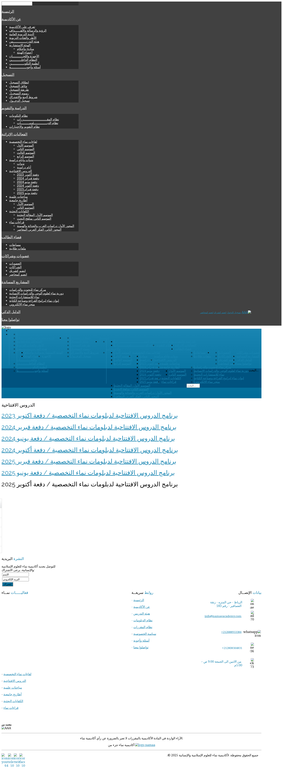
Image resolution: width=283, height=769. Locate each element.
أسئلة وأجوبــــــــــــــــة (25, 67)
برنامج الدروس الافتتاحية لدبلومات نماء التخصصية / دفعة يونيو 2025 (88, 472)
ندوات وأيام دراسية (21, 160)
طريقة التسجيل (19, 90)
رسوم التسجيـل (19, 93)
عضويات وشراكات (15, 256)
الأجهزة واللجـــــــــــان (24, 56)
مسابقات (15, 245)
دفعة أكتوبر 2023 (28, 174)
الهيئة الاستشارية (19, 45)
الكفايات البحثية (19, 211)
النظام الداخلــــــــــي (23, 60)
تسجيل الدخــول (19, 101)
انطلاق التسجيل (19, 82)
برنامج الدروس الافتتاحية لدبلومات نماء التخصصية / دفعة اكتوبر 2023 (90, 415)
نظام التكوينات (18, 116)
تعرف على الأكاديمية (22, 27)
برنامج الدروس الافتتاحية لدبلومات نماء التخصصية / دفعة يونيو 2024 (88, 438)
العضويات (15, 263)
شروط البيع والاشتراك (23, 97)
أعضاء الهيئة (24, 52)
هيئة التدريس (141, 613)
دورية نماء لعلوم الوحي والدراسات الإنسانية (36, 293)
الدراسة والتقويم (14, 108)
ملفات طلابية (17, 248)
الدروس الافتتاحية (20, 171)
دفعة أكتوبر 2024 (28, 185)
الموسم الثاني (25, 149)
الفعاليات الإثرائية (14, 134)
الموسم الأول (25, 145)
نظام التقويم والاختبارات (24, 127)
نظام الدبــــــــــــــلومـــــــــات (37, 123)
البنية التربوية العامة (21, 34)
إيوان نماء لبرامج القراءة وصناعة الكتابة (34, 301)
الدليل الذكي (11, 312)
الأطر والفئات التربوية (22, 38)
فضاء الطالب (11, 237)
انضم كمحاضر (18, 274)
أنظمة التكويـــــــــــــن (24, 63)
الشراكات (15, 267)
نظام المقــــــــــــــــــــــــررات (38, 119)
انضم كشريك (17, 271)
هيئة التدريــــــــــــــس (24, 41)
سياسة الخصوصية (144, 634)
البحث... (254, 370)
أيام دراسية (24, 167)
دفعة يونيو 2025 (27, 193)
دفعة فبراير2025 (27, 189)
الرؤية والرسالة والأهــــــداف (27, 30)
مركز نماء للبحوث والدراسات (27, 290)
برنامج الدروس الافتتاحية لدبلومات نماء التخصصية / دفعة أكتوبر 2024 (90, 449)
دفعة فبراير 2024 (28, 178)
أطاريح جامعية (18, 200)
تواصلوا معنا (10, 320)
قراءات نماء (16, 222)
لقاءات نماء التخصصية (23, 142)
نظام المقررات (142, 627)
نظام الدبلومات (142, 620)
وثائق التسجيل (18, 86)
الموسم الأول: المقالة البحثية (35, 215)
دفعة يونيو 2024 (27, 182)
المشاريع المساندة (15, 282)
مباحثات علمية (18, 196)
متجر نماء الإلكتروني (22, 304)
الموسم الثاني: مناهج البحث (34, 218)
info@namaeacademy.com (223, 616)
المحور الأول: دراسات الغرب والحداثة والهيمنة (45, 226)
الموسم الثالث (26, 153)
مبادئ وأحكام (25, 49)
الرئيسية (8, 11)
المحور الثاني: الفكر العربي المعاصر (39, 229)
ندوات (20, 164)
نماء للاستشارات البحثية (24, 297)
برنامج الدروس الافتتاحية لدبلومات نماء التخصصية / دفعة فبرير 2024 (89, 426)
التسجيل (8, 75)
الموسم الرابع (25, 156)
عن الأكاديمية (11, 19)
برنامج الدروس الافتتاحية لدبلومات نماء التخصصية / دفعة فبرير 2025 (89, 461)
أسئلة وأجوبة (141, 640)
